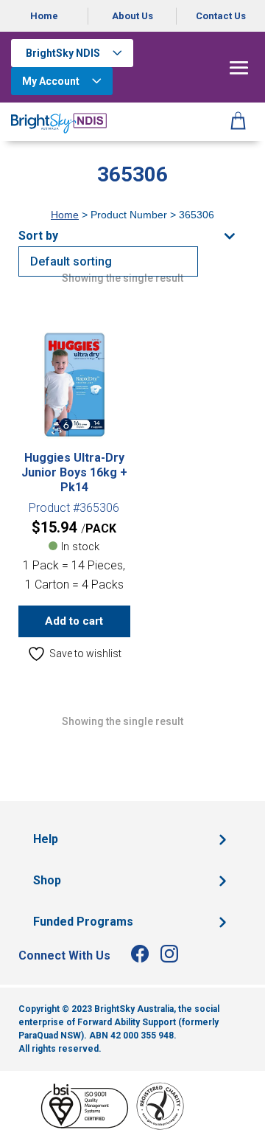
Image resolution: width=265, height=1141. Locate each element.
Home (44, 15)
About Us (132, 15)
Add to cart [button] (74, 621)
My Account (51, 81)
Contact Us (221, 15)
